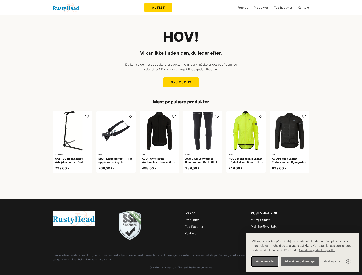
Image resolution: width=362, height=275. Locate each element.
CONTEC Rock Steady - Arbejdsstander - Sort (70, 160)
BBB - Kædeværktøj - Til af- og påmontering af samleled (115, 162)
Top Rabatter (283, 7)
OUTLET (158, 7)
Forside (243, 7)
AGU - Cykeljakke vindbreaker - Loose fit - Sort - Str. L (157, 162)
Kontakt (303, 7)
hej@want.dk (267, 226)
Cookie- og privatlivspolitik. (317, 250)
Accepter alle (265, 261)
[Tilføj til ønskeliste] (87, 116)
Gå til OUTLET (181, 82)
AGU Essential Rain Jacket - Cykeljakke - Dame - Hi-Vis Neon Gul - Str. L (245, 162)
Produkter (261, 7)
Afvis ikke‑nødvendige (300, 261)
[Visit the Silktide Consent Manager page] (348, 261)
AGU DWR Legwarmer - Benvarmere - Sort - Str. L (201, 160)
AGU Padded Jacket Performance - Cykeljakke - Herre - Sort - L (288, 162)
